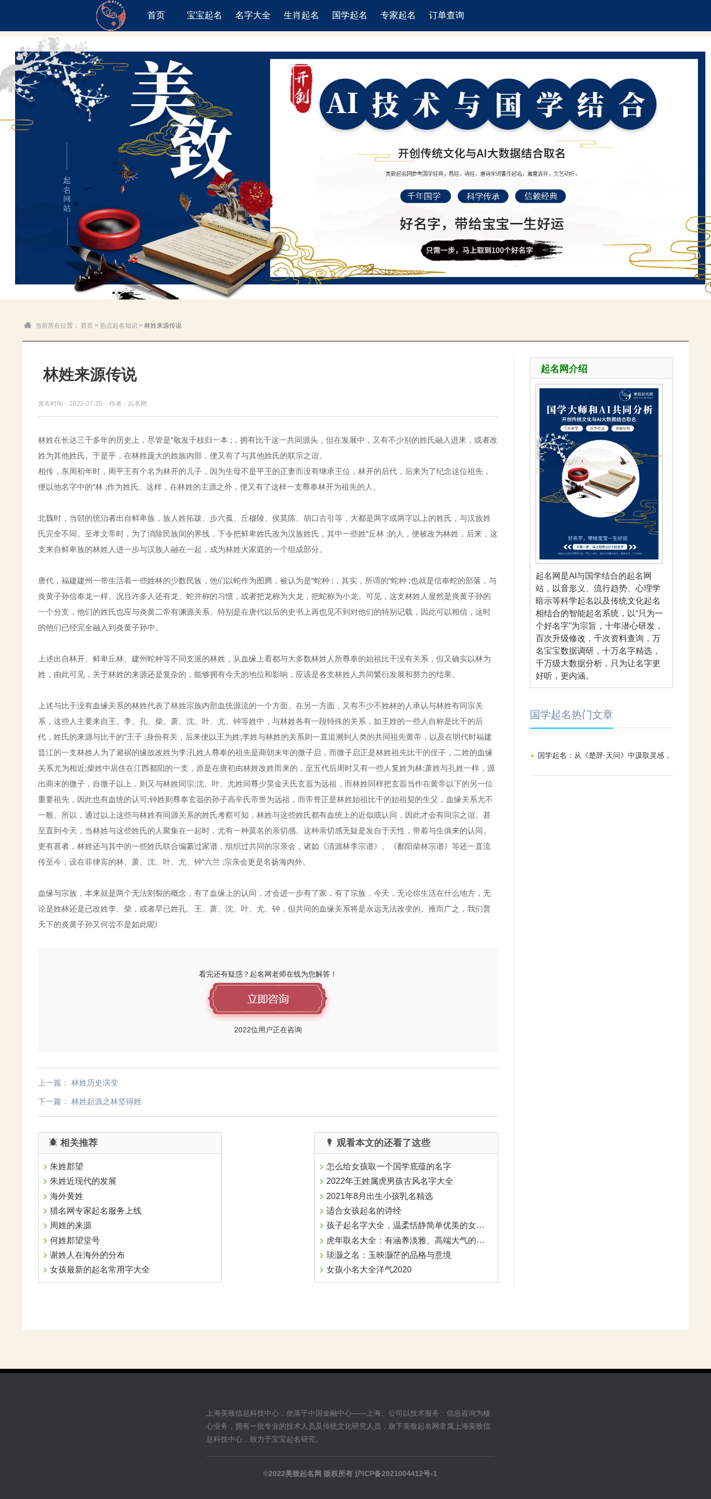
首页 (156, 15)
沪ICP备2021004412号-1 (396, 1473)
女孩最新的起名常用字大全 (100, 1270)
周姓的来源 (71, 1225)
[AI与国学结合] (599, 563)
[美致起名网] (110, 15)
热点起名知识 (118, 325)
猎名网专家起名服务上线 (96, 1210)
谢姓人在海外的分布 (87, 1255)
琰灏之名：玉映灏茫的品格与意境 (388, 1255)
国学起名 (349, 15)
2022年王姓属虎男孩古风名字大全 (389, 1181)
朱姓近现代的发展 (83, 1181)
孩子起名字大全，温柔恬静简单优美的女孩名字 (413, 1225)
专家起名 (398, 15)
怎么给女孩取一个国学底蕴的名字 (388, 1166)
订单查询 (446, 15)
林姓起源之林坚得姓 (106, 1101)
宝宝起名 (204, 15)
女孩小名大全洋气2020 (369, 1270)
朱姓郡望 (66, 1166)
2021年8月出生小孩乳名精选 (379, 1196)
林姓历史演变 (94, 1082)
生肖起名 (301, 15)
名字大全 (253, 15)
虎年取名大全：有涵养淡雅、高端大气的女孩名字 (418, 1240)
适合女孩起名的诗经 (363, 1210)
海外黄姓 (66, 1196)
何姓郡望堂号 (75, 1240)
